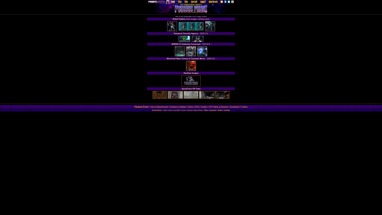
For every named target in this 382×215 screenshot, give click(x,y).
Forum (183, 110)
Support (189, 110)
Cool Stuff (176, 110)
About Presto (198, 110)
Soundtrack (235, 107)
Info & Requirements (159, 107)
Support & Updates (178, 107)
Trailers (244, 107)
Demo (190, 107)
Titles (165, 110)
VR (210, 107)
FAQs (197, 107)
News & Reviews (221, 107)
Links (170, 110)
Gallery (204, 107)
